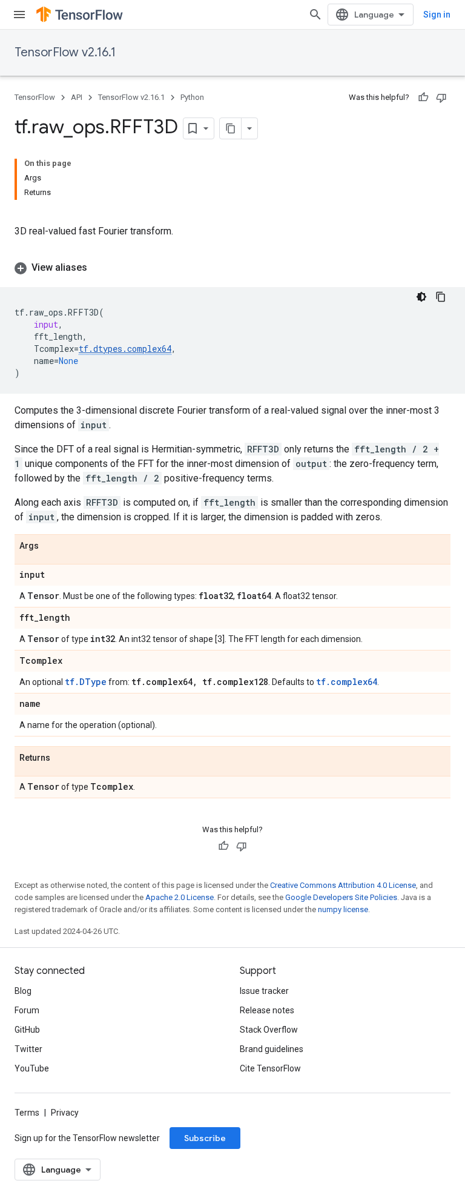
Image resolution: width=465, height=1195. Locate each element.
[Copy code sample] (440, 296)
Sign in (436, 14)
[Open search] (315, 14)
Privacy (65, 1112)
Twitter (28, 1049)
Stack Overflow (269, 1029)
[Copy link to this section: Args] (51, 546)
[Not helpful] (441, 97)
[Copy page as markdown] (231, 128)
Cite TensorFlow (270, 1068)
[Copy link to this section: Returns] (62, 758)
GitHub (27, 1029)
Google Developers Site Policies (341, 897)
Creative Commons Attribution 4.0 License (343, 885)
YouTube (32, 1068)
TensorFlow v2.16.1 (65, 52)
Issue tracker (264, 991)
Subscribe (205, 1138)
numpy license (343, 909)
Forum (27, 1010)
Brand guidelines (271, 1049)
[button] (232, 267)
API (76, 97)
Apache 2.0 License (179, 897)
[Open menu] (19, 14)
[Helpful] (423, 97)
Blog (23, 991)
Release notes (267, 1010)
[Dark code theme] (421, 296)
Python (192, 97)
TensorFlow (35, 97)
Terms (27, 1112)
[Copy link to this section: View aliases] (99, 267)
